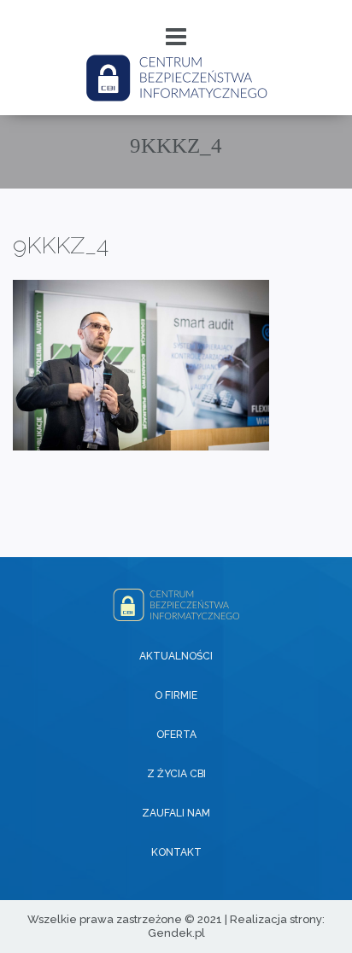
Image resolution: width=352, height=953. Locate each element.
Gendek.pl (176, 933)
